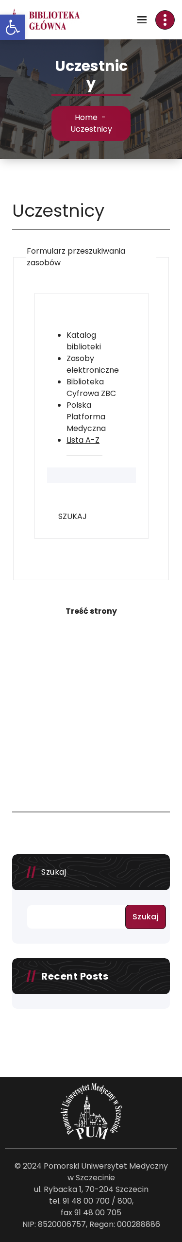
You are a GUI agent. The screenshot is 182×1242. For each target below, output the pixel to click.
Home (86, 117)
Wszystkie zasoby (85, 317)
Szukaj (53, 872)
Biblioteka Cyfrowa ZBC (91, 387)
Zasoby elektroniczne (92, 364)
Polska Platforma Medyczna (86, 416)
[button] (12, 27)
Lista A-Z (82, 440)
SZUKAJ (72, 516)
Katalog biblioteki (83, 340)
